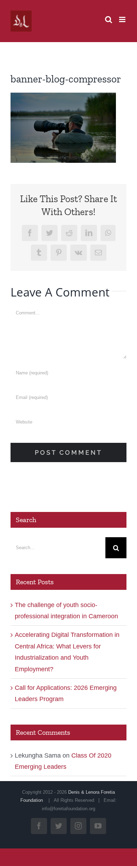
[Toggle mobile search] (108, 19)
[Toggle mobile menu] (122, 19)
